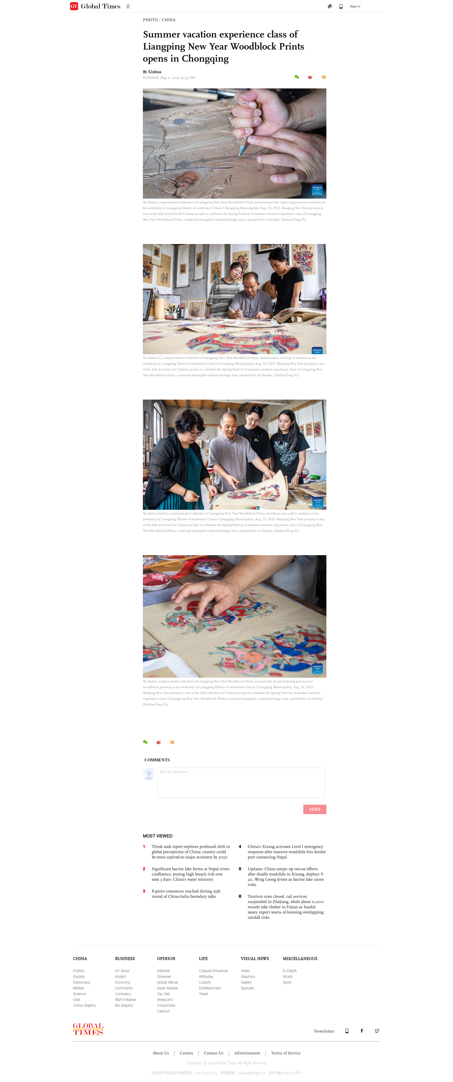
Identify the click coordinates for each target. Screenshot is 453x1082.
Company (123, 993)
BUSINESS (125, 958)
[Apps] (338, 7)
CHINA (169, 19)
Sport (287, 982)
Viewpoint (164, 999)
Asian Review (167, 988)
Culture (205, 982)
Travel (203, 993)
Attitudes (206, 976)
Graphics (248, 976)
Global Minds (167, 982)
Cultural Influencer (213, 970)
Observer (164, 976)
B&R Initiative (125, 999)
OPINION (166, 958)
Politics (79, 970)
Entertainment (210, 988)
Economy (122, 982)
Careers (186, 1053)
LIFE (203, 958)
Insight (120, 976)
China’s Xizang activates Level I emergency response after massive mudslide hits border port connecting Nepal (287, 852)
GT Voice (122, 970)
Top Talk (163, 993)
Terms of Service (285, 1053)
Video (245, 970)
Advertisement (247, 1053)
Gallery (246, 982)
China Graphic (84, 1005)
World (287, 976)
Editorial (163, 970)
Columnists (166, 1005)
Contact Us (214, 1053)
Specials (247, 988)
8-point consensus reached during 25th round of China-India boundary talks (186, 894)
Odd (76, 999)
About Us (161, 1053)
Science (79, 993)
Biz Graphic (124, 1005)
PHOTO (150, 19)
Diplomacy (81, 982)
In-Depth (290, 970)
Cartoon (163, 1011)
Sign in (355, 6)
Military (78, 988)
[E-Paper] (329, 7)
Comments (124, 988)
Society (79, 976)
